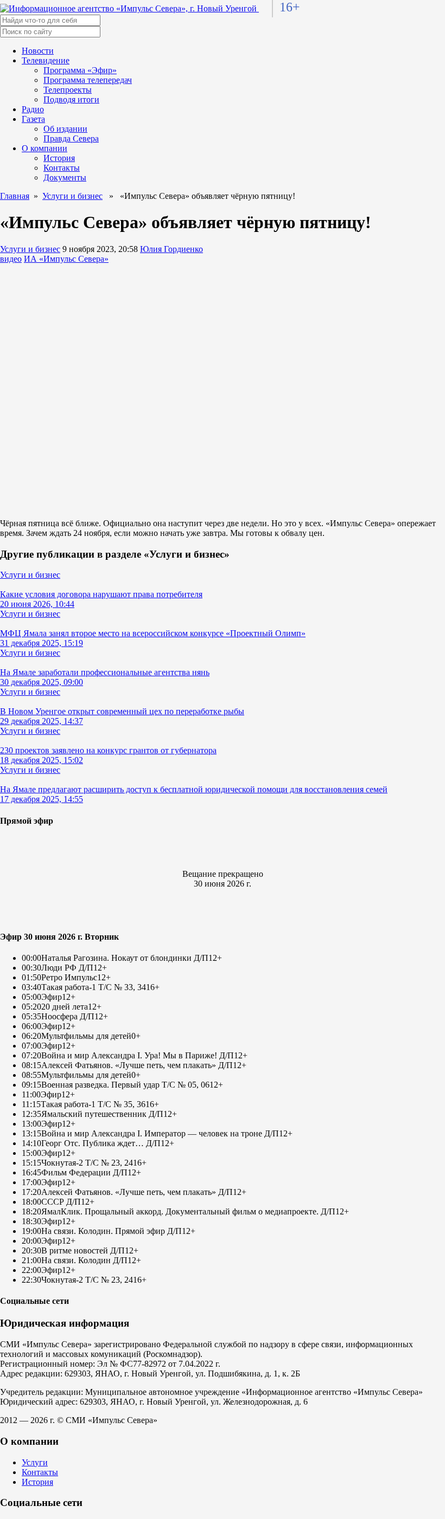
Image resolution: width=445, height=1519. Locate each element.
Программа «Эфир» (80, 70)
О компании (44, 148)
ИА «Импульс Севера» (66, 258)
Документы (64, 177)
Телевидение (45, 60)
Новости (38, 50)
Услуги (35, 1462)
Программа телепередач (87, 80)
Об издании (65, 128)
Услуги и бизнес (72, 196)
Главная (14, 196)
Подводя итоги (71, 99)
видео (11, 258)
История (59, 158)
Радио (33, 109)
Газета (33, 119)
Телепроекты (67, 89)
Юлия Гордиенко (171, 249)
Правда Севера (71, 138)
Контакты (61, 167)
